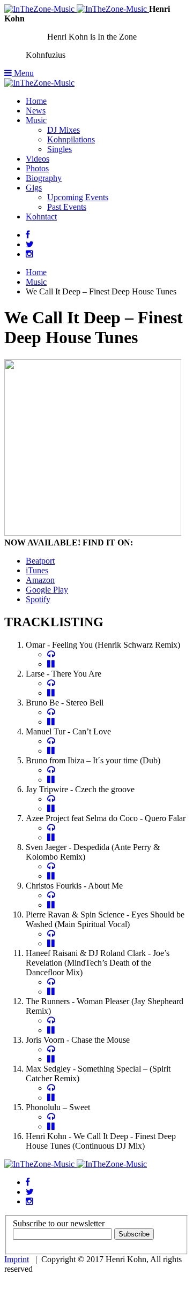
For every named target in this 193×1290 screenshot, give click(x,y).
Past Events (66, 206)
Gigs (34, 187)
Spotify (38, 599)
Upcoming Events (77, 197)
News (36, 110)
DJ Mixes (63, 129)
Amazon (40, 580)
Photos (37, 168)
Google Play (47, 589)
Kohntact (41, 216)
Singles (59, 149)
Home (36, 100)
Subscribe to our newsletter (59, 1223)
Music (36, 120)
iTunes (37, 570)
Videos (37, 158)
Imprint (16, 1259)
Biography (44, 178)
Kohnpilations (71, 139)
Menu (23, 73)
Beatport (40, 560)
